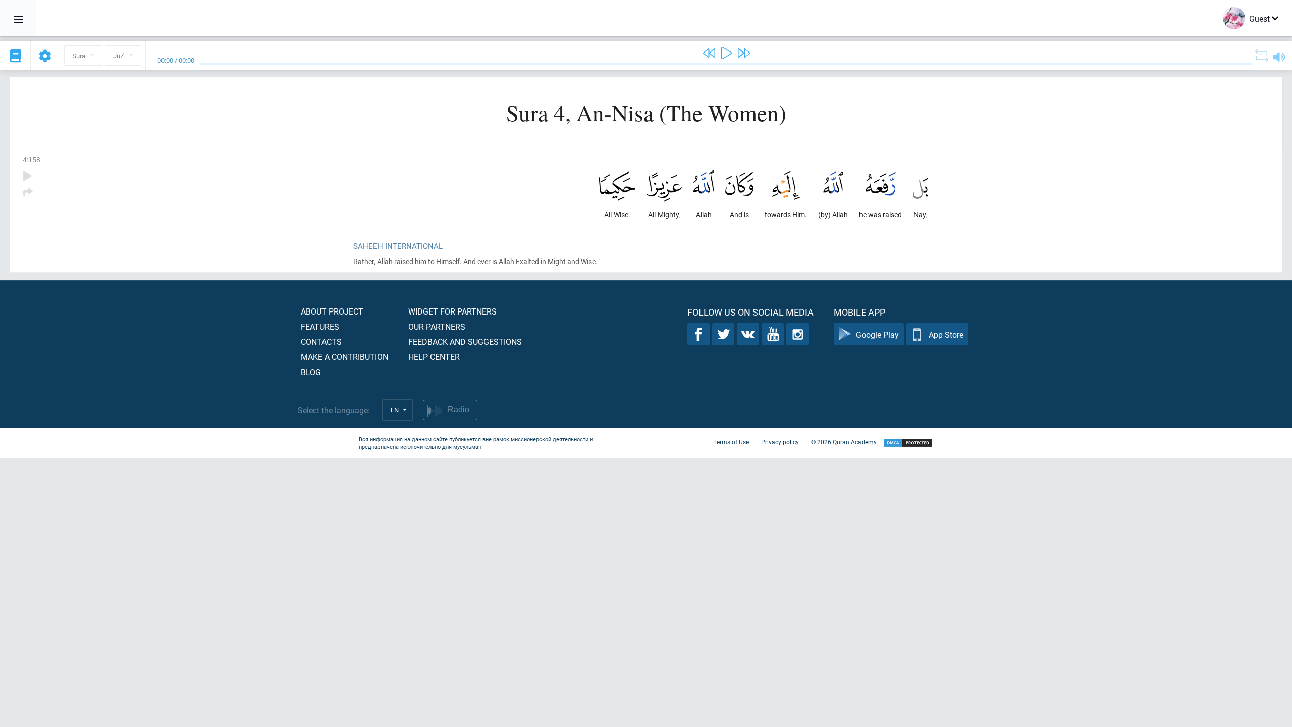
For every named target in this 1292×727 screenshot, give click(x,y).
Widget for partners (452, 311)
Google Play (877, 334)
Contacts (321, 341)
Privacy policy (780, 442)
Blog (311, 372)
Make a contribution (344, 356)
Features (320, 326)
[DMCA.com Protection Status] (908, 443)
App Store (946, 334)
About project (332, 311)
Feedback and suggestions (465, 341)
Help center (434, 356)
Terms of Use (731, 442)
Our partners (436, 326)
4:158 (31, 159)
